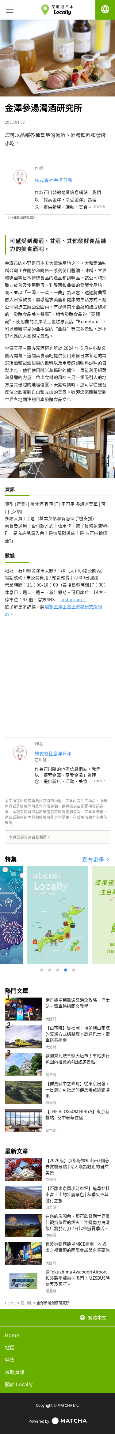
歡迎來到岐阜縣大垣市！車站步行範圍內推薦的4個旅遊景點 (77, 1058)
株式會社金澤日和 (54, 180)
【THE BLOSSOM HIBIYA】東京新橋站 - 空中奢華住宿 (77, 1114)
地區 (10, 1347)
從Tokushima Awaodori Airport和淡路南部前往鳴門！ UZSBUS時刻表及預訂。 (77, 1278)
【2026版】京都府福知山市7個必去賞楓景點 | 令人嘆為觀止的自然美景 (77, 1166)
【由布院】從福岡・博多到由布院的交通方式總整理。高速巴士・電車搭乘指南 (77, 1034)
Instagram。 (73, 599)
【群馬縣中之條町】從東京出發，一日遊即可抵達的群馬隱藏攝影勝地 (77, 1089)
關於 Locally (19, 1384)
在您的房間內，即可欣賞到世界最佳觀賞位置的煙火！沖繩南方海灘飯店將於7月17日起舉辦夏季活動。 (77, 1225)
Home (12, 1335)
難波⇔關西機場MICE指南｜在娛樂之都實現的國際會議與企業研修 (77, 1247)
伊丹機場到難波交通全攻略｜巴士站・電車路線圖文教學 (77, 1003)
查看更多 (93, 859)
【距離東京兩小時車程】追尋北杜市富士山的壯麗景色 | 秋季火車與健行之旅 (77, 1194)
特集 (10, 1359)
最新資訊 (15, 1372)
